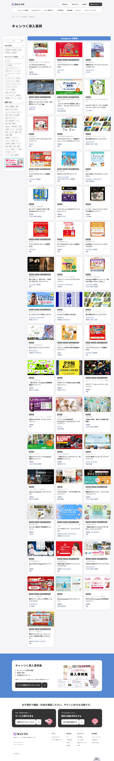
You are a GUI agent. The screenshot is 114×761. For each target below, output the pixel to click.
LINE (68, 742)
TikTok (68, 745)
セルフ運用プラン (57, 740)
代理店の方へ (65, 4)
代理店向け (95, 740)
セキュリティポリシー (19, 742)
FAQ (79, 745)
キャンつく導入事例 (21, 17)
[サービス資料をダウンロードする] (44, 685)
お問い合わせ (75, 4)
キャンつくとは (96, 737)
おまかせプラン (56, 737)
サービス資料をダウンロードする (28, 685)
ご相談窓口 (84, 4)
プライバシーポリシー (19, 744)
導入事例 (80, 737)
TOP (13, 17)
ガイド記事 (80, 740)
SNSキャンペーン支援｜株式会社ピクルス (25, 737)
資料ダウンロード (82, 742)
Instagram (69, 740)
